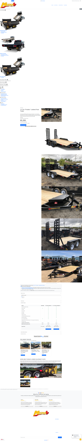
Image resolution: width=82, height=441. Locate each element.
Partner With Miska (3, 91)
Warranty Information (3, 98)
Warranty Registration (3, 100)
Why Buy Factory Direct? (4, 94)
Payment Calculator (28, 126)
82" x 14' (23, 297)
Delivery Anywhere (46, 420)
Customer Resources (3, 105)
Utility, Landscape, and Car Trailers (25, 420)
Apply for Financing (22, 126)
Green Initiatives (3, 89)
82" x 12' (23, 296)
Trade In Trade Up (3, 101)
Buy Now (46, 336)
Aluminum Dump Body (4, 32)
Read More (27, 406)
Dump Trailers (25, 419)
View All (2, 77)
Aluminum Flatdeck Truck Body (4, 55)
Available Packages (23, 302)
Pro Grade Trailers (36, 421)
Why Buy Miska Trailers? (4, 93)
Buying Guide (2, 103)
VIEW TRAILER (23, 355)
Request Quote (37, 336)
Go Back (22, 107)
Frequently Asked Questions (4, 99)
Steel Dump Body (3, 31)
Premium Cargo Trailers (36, 419)
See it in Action (34, 126)
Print (43, 336)
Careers (2, 90)
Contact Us (57, 432)
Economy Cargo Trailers (36, 420)
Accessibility (46, 419)
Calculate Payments (49, 326)
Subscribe (60, 437)
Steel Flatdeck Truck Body (4, 54)
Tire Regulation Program (4, 104)
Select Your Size (23, 293)
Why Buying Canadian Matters (4, 95)
